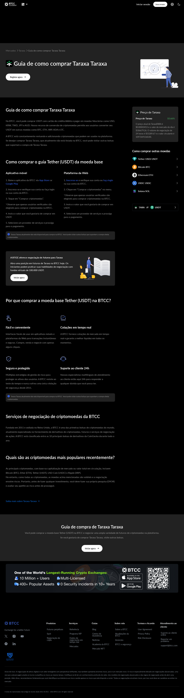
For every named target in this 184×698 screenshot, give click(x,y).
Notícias (96, 640)
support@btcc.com (169, 645)
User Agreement (145, 629)
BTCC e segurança (123, 644)
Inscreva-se (72, 180)
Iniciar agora (19, 277)
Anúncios (119, 640)
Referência (74, 629)
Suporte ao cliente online (169, 634)
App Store (44, 180)
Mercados (74, 646)
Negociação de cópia (53, 639)
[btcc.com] (10, 4)
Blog (94, 629)
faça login (108, 180)
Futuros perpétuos (55, 629)
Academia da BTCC (100, 644)
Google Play (12, 183)
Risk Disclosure (144, 638)
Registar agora (16, 77)
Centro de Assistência (97, 634)
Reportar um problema (166, 640)
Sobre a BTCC (121, 629)
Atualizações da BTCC (122, 634)
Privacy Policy (144, 633)
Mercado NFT (98, 648)
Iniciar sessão (143, 4)
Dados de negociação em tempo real (76, 640)
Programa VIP (76, 633)
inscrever (160, 4)
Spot (49, 633)
